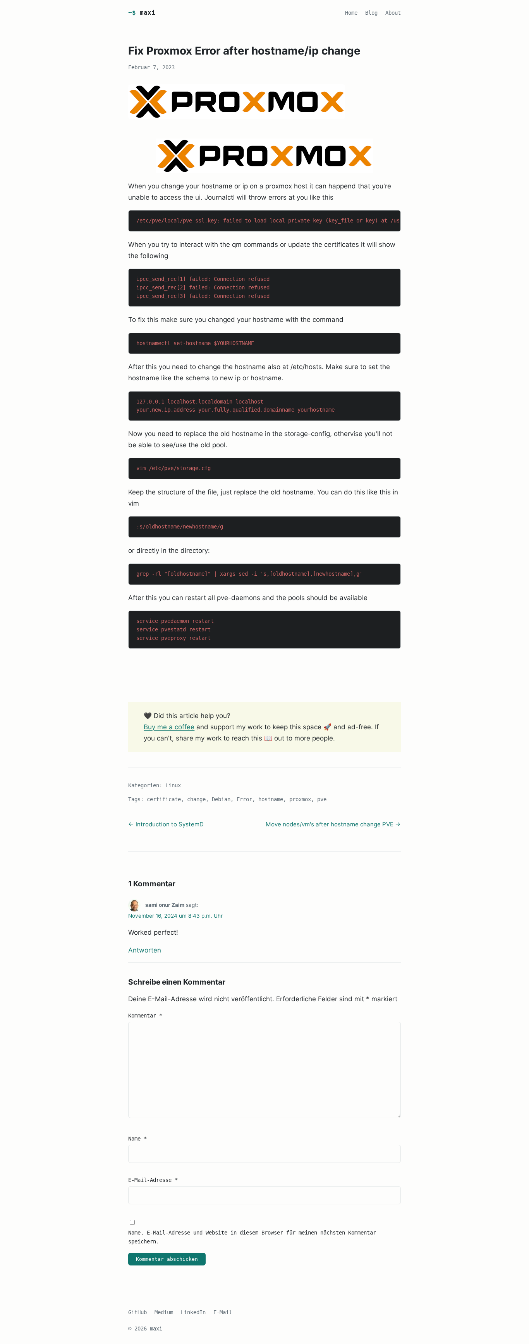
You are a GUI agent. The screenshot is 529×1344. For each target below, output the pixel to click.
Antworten (144, 950)
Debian (221, 799)
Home (351, 13)
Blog (371, 13)
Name (137, 1138)
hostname (270, 799)
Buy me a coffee (169, 727)
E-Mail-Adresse (153, 1180)
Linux (173, 785)
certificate (164, 799)
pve (321, 799)
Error (244, 799)
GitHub (137, 1312)
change (196, 799)
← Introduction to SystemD (166, 824)
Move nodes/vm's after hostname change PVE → (333, 824)
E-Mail (222, 1312)
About (393, 13)
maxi (141, 12)
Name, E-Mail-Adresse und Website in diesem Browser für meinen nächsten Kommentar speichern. (252, 1237)
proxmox (300, 799)
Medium (164, 1312)
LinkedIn (193, 1312)
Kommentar (145, 1015)
